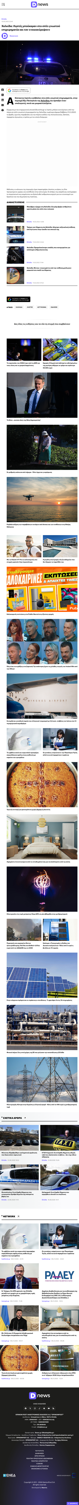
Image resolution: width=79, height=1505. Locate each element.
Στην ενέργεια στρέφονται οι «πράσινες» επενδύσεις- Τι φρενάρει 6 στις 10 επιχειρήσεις (39, 1000)
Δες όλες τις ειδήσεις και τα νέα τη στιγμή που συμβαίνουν (42, 324)
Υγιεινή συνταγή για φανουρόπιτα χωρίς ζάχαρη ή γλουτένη (28, 809)
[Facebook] (3, 90)
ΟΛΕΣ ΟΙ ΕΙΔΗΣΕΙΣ (39, 1404)
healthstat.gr (6, 1259)
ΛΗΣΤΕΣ (30, 307)
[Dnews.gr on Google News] (44, 1408)
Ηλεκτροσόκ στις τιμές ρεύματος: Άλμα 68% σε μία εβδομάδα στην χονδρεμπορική (37, 914)
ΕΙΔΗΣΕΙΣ (54, 307)
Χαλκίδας (45, 100)
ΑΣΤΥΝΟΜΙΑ (41, 307)
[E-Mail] (3, 105)
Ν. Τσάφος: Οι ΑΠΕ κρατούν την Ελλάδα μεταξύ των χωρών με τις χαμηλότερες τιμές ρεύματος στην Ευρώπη (18, 1293)
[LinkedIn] (3, 100)
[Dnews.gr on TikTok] (39, 1408)
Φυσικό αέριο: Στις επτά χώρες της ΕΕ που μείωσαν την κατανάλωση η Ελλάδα (35, 1052)
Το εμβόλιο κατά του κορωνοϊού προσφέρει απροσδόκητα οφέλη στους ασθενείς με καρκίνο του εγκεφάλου (23, 755)
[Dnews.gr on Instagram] (35, 1408)
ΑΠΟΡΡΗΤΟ (73, 1503)
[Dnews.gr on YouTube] (49, 1408)
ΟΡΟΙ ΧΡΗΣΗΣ (40, 1456)
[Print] (3, 110)
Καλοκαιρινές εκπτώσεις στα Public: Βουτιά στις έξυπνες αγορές (30, 614)
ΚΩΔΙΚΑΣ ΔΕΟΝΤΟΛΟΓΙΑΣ (39, 1466)
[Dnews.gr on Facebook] (25, 1408)
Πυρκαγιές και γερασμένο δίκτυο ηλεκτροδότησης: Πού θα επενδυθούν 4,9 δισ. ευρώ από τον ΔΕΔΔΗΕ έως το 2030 (23, 945)
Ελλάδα (4, 19)
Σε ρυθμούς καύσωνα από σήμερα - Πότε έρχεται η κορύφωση (29, 472)
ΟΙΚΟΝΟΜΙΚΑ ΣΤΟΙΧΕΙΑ (39, 1469)
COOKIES (39, 1463)
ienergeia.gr (5, 1301)
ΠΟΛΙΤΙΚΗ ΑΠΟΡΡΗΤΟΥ (39, 1461)
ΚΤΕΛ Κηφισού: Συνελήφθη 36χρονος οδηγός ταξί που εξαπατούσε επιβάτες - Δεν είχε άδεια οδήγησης (59, 1155)
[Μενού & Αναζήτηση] (3, 4)
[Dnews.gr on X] (30, 1408)
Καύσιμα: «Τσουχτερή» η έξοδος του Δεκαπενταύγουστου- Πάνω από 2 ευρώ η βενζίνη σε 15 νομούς (58, 945)
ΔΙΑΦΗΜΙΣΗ (39, 1453)
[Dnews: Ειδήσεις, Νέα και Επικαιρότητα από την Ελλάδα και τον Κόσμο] (39, 4)
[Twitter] (3, 95)
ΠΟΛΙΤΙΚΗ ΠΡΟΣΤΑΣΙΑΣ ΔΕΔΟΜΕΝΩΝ (39, 1458)
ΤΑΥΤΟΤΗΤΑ (39, 1451)
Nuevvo (44, 1487)
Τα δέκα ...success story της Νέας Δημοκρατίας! (23, 420)
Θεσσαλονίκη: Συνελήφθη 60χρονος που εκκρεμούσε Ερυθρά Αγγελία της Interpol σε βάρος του (18, 1194)
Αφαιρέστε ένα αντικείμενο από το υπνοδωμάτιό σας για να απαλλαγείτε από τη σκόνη (38, 862)
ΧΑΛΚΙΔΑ (19, 307)
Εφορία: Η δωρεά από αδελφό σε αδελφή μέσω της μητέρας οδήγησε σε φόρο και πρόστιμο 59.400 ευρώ (60, 365)
